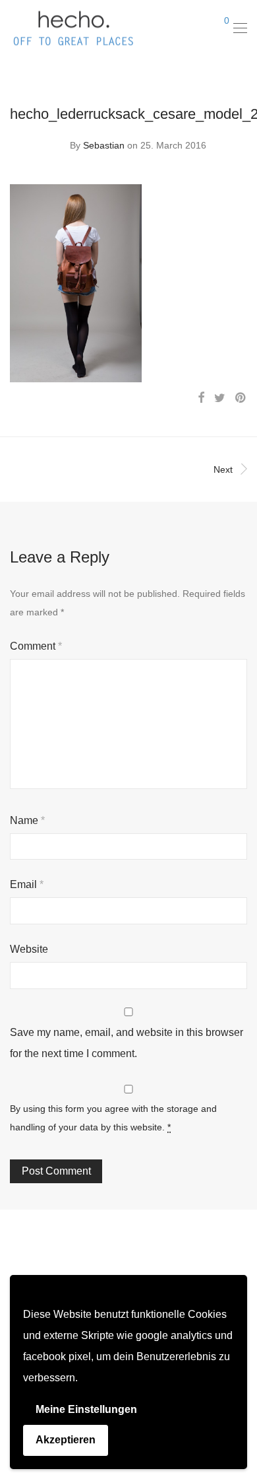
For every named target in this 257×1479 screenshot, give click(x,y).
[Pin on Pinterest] (241, 398)
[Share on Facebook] (201, 398)
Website (29, 949)
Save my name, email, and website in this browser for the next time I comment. (126, 1043)
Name (27, 820)
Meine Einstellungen (86, 1409)
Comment (36, 646)
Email (26, 884)
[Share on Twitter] (219, 398)
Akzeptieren (66, 1439)
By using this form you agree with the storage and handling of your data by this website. (113, 1117)
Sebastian (104, 145)
